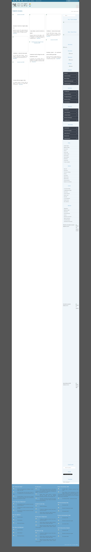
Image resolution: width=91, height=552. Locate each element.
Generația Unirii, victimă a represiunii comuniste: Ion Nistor (25, 508)
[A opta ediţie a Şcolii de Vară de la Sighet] (37, 22)
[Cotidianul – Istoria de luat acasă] (54, 22)
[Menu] (77, 6)
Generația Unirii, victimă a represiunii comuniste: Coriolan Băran (25, 511)
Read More (15, 33)
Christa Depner (19, 520)
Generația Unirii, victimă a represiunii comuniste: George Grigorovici (25, 505)
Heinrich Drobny (20, 517)
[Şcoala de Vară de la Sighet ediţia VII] (20, 19)
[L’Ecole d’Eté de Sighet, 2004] (20, 70)
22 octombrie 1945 (65, 511)
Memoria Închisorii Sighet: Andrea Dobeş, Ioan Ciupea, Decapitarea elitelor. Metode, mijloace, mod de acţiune (46, 526)
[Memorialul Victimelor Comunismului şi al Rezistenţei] (23, 5)
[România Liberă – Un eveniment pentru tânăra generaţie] (54, 45)
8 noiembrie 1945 (65, 517)
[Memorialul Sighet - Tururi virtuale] (70, 25)
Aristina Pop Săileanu (43, 506)
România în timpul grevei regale (67, 508)
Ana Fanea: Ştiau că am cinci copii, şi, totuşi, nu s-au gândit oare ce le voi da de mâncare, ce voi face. (23, 493)
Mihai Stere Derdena (20, 523)
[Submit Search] (67, 1)
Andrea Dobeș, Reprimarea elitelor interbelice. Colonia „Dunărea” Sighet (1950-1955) (48, 513)
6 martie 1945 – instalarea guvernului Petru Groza (70, 490)
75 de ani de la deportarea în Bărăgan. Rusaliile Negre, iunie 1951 (25, 490)
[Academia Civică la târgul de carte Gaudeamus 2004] (37, 47)
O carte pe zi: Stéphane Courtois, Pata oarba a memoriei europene (48, 510)
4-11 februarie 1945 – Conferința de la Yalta (69, 498)
